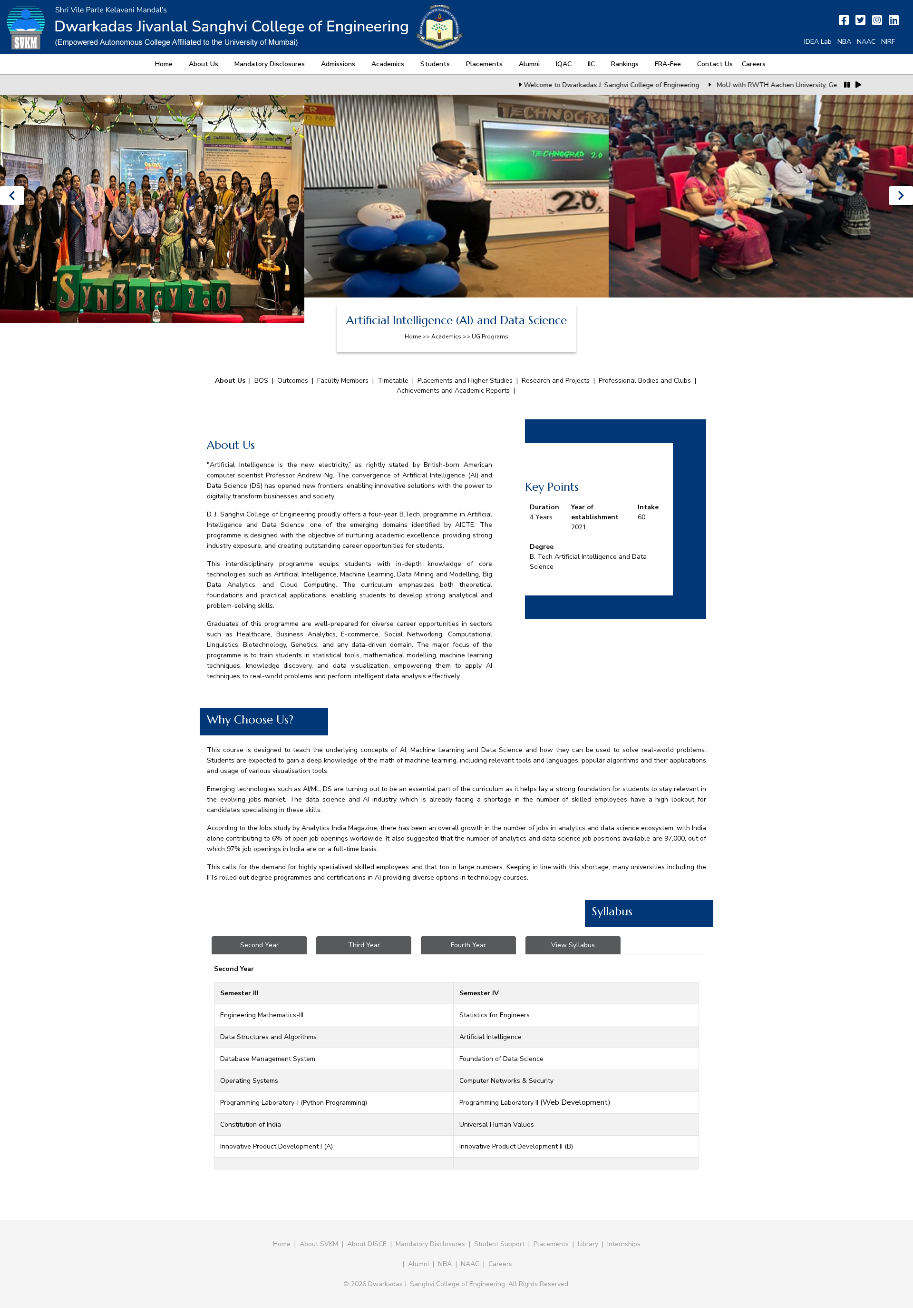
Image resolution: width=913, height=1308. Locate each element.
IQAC (564, 64)
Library (588, 1244)
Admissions (338, 64)
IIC (591, 64)
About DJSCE (367, 1244)
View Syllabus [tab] (573, 945)
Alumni (529, 64)
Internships (624, 1244)
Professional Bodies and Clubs (645, 380)
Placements (484, 64)
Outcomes (292, 380)
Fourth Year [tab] (468, 945)
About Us (203, 64)
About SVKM (320, 1244)
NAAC (866, 41)
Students (435, 64)
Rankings (625, 64)
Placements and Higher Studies (465, 380)
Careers (754, 64)
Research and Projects (556, 380)
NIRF (888, 41)
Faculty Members (343, 380)
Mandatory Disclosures (269, 64)
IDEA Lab (818, 41)
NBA (844, 41)
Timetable (393, 380)
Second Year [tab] (259, 945)
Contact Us (715, 64)
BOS (261, 380)
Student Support (499, 1244)
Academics (387, 64)
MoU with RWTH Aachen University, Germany (713, 84)
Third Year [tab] (364, 945)
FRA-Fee (668, 64)
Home (164, 64)
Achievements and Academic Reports (453, 390)
